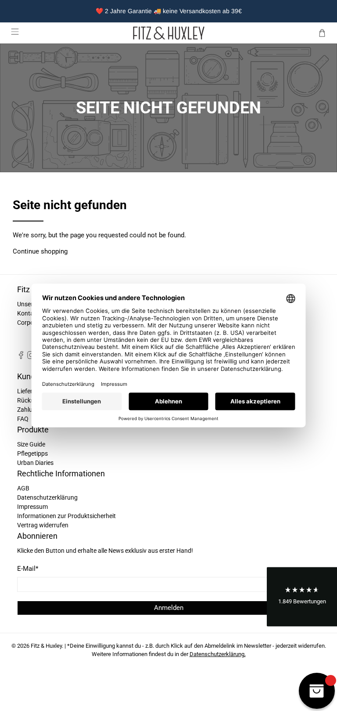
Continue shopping (40, 251)
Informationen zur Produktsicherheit (66, 515)
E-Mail (27, 569)
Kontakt (28, 313)
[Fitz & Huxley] (168, 33)
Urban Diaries (35, 462)
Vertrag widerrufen (42, 525)
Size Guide (31, 444)
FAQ (23, 418)
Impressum (32, 506)
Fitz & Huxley (46, 645)
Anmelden (168, 608)
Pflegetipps (32, 453)
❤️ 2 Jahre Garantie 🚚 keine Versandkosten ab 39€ (169, 11)
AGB (23, 488)
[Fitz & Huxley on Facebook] (21, 356)
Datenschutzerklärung (47, 497)
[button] (302, 596)
